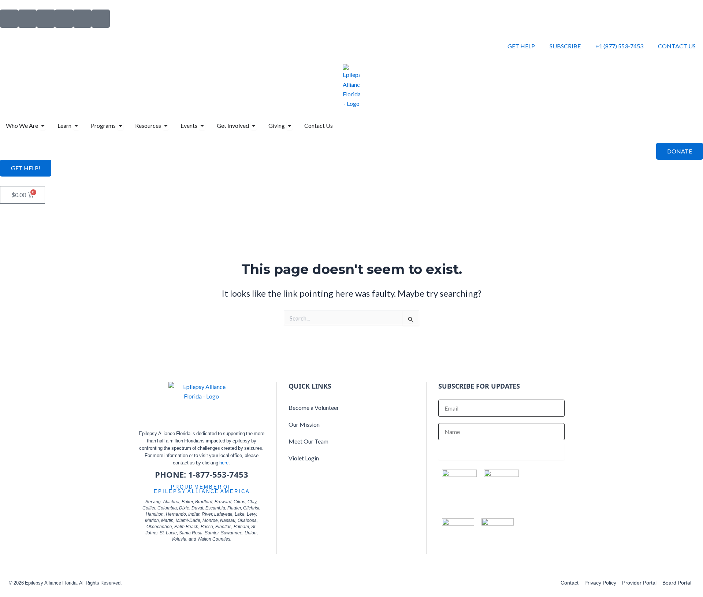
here (223, 462)
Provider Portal (639, 582)
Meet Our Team (308, 441)
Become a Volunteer (314, 407)
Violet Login (304, 458)
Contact (570, 582)
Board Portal (676, 582)
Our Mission (304, 424)
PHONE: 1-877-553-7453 (201, 474)
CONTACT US (677, 45)
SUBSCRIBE (565, 45)
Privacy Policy (600, 582)
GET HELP (521, 45)
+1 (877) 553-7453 (619, 45)
